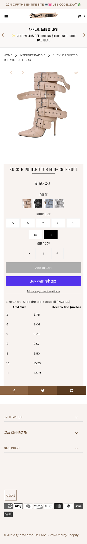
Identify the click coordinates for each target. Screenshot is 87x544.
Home (8, 55)
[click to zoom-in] (76, 73)
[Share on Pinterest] (71, 390)
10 (35, 234)
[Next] (22, 73)
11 (51, 234)
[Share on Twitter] (42, 390)
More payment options (43, 291)
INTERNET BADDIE (32, 55)
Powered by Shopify (64, 535)
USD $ (10, 495)
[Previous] (11, 73)
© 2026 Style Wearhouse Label (26, 535)
